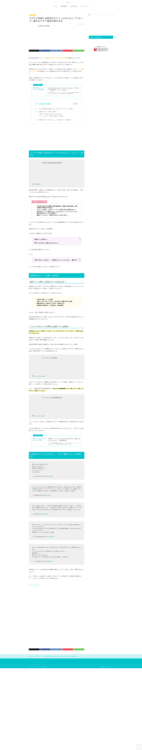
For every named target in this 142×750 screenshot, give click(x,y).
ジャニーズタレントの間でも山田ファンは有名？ (52, 116)
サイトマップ (84, 6)
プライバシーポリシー (34, 666)
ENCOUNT (38, 184)
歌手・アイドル (32, 15)
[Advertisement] (56, 137)
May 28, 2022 (49, 476)
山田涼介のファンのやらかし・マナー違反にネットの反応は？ (55, 119)
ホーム (55, 6)
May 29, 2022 (47, 495)
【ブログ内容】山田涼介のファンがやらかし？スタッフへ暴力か (56, 108)
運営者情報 (64, 6)
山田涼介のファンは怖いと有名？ (48, 111)
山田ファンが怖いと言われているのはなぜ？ (51, 114)
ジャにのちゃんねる (40, 376)
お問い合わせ (74, 6)
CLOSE (75, 103)
